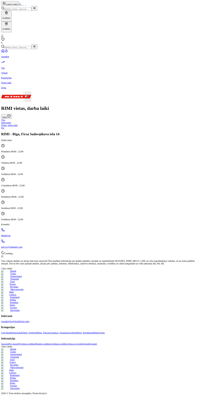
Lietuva (12, 294)
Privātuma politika (26, 344)
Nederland (14, 297)
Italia (11, 292)
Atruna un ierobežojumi (78, 344)
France (13, 284)
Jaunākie (5, 321)
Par (2, 128)
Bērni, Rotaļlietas (84, 333)
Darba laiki (24, 321)
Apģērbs (73, 333)
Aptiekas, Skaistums (59, 333)
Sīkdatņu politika (42, 344)
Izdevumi (6, 122)
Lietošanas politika (58, 344)
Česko (13, 274)
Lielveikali (6, 333)
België (13, 271)
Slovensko (15, 310)
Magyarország (16, 289)
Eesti (12, 281)
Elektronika (16, 333)
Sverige (13, 307)
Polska (13, 300)
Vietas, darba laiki (9, 125)
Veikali (16, 321)
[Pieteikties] (2, 34)
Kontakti (93, 344)
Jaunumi (5, 344)
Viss (3, 120)
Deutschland (16, 276)
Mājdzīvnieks (98, 333)
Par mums (13, 344)
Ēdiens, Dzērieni (29, 333)
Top (11, 321)
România (14, 302)
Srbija (12, 305)
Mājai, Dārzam (43, 333)
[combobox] (18, 9)
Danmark (14, 279)
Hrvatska (14, 287)
